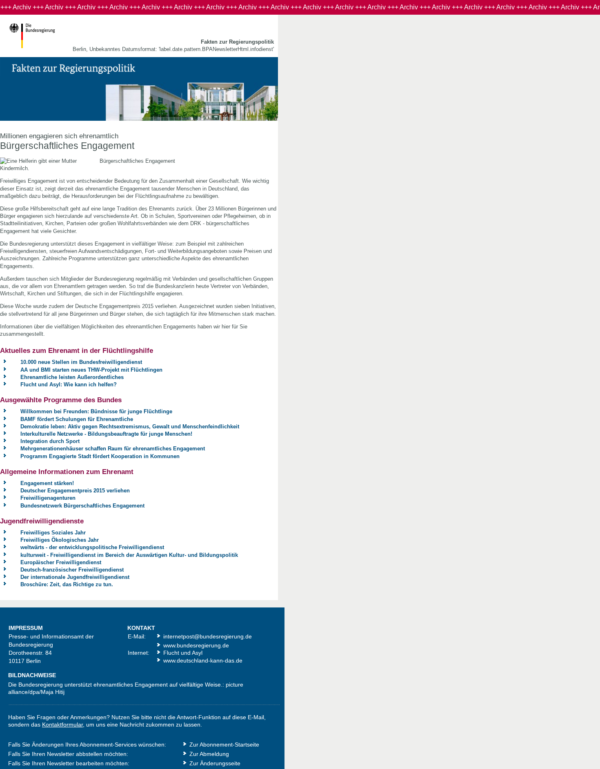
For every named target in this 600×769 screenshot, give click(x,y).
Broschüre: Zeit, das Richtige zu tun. (66, 584)
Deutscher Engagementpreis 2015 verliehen (75, 491)
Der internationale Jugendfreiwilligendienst (74, 577)
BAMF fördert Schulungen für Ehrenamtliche (76, 419)
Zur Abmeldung (209, 754)
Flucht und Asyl (182, 652)
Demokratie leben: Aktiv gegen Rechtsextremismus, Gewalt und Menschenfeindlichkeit (129, 426)
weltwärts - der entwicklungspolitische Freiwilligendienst (92, 547)
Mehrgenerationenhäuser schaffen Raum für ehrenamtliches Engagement (112, 448)
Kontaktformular (62, 724)
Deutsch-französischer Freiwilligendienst (72, 570)
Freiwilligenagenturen (48, 498)
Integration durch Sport (50, 441)
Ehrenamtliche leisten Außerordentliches (72, 377)
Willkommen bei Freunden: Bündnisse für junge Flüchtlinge (96, 411)
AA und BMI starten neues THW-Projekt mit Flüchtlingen (91, 370)
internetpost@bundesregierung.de (207, 636)
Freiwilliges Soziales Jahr (53, 533)
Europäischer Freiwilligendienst (60, 562)
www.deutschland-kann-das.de (202, 660)
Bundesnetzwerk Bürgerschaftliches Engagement (82, 506)
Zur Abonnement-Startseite (224, 744)
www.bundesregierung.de (196, 645)
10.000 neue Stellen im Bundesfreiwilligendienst (81, 362)
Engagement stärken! (47, 483)
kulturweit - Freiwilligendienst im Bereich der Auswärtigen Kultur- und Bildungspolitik (129, 555)
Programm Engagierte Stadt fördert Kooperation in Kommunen (100, 456)
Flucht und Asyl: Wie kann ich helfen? (68, 384)
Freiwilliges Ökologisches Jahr (59, 540)
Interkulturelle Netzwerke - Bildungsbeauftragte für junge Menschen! (106, 434)
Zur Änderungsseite (214, 763)
